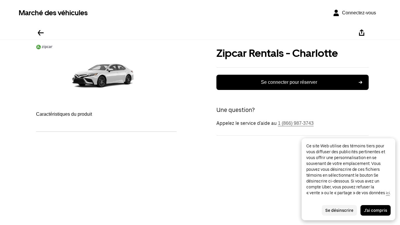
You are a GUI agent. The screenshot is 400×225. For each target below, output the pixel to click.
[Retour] (41, 33)
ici (388, 192)
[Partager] (362, 33)
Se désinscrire (339, 210)
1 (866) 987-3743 (296, 123)
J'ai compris (375, 210)
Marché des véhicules (53, 12)
